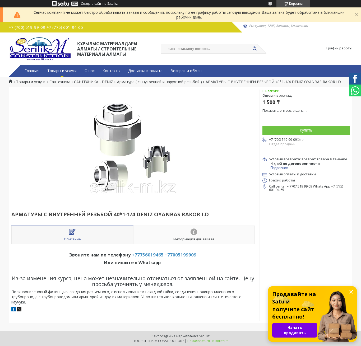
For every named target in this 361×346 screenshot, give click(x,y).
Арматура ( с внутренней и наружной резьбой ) (159, 82)
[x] (19, 309)
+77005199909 (180, 255)
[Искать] (254, 49)
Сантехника (59, 82)
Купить (306, 130)
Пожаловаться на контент (207, 341)
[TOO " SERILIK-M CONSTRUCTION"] (40, 48)
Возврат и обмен (186, 71)
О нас (90, 71)
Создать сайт (91, 4)
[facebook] (13, 309)
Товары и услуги (62, 71)
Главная (32, 71)
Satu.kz (204, 336)
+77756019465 (148, 255)
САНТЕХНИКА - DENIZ (93, 82)
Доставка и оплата (145, 71)
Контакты (111, 71)
